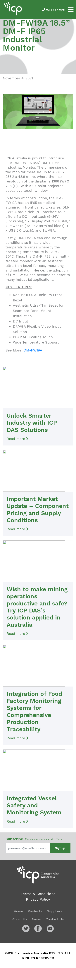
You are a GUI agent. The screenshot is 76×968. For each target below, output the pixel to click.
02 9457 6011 (55, 9)
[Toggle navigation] (70, 9)
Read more (16, 439)
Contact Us (55, 919)
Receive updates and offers (34, 839)
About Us (19, 919)
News (36, 919)
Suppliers (54, 911)
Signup (60, 848)
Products (35, 911)
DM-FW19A (33, 350)
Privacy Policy (38, 899)
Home (18, 911)
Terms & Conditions (38, 894)
